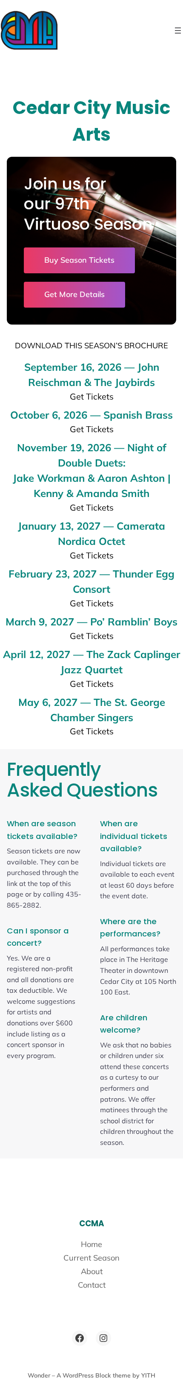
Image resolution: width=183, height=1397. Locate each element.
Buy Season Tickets (79, 260)
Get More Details (74, 294)
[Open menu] (178, 30)
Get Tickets (92, 396)
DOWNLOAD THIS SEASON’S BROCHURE (91, 345)
